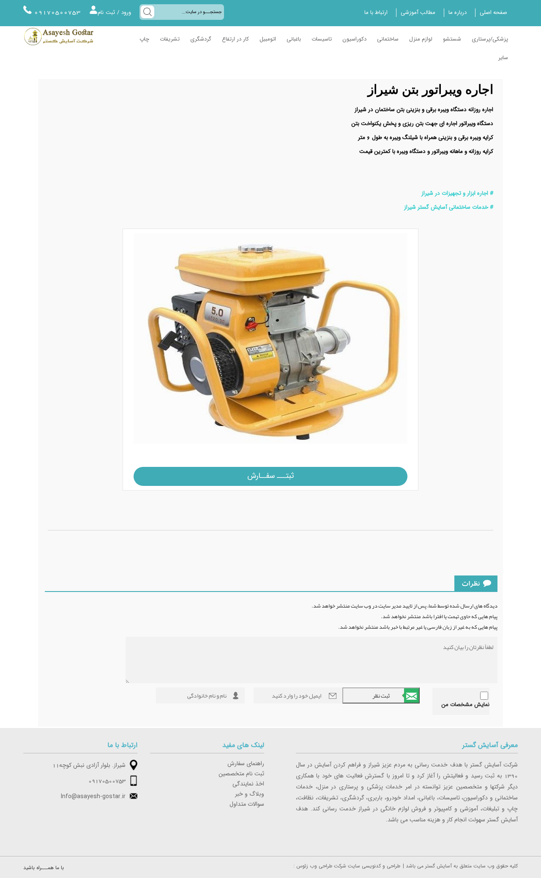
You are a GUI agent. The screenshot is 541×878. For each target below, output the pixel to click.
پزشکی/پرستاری (490, 39)
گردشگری (200, 39)
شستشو (452, 39)
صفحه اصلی (493, 12)
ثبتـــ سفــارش (270, 476)
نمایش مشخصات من (465, 705)
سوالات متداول (247, 804)
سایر (503, 58)
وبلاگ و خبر (249, 794)
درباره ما (457, 12)
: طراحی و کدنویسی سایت (346, 866)
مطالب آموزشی (418, 12)
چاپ (144, 39)
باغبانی (294, 39)
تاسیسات (321, 39)
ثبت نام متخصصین (241, 774)
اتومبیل (268, 39)
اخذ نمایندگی (248, 784)
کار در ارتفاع (235, 39)
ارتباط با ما (376, 12)
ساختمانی (388, 39)
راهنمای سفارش (245, 764)
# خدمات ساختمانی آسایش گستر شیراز (448, 207)
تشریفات (170, 39)
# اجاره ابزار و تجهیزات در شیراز (457, 193)
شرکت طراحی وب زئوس (321, 866)
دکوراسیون (354, 39)
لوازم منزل (420, 39)
